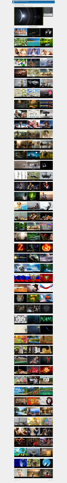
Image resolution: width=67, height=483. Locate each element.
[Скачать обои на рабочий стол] (28, 25)
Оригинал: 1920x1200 (47, 12)
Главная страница (17, 2)
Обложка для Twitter (47, 10)
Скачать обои (46, 14)
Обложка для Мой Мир (47, 11)
